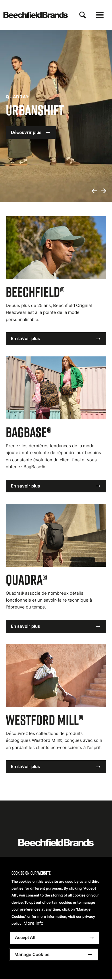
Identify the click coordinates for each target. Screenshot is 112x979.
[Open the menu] (100, 15)
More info (33, 923)
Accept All (25, 937)
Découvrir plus (26, 132)
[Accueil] (35, 14)
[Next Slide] (103, 191)
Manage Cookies (31, 954)
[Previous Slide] (94, 191)
